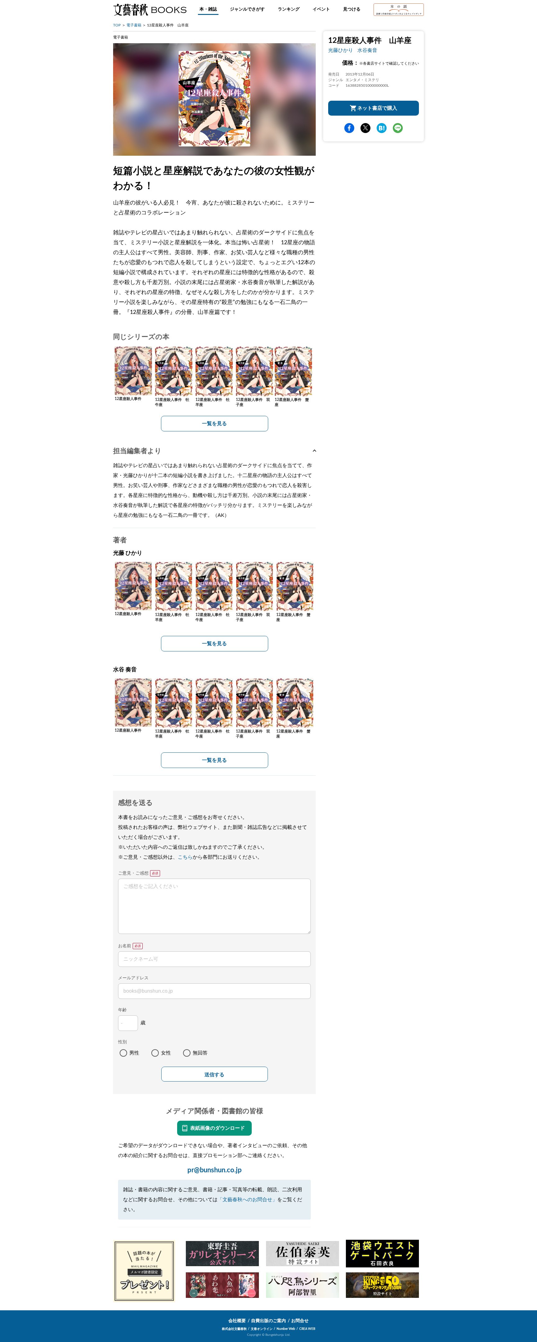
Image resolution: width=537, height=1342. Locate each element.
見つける (351, 9)
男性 (134, 1052)
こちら (185, 857)
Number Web (286, 1329)
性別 (122, 1042)
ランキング (289, 9)
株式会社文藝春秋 (234, 1329)
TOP (117, 25)
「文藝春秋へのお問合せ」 (247, 1199)
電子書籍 (133, 25)
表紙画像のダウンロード (217, 1128)
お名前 (124, 946)
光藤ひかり (340, 50)
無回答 (200, 1052)
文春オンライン (262, 1329)
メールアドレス (133, 978)
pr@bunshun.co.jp (214, 1170)
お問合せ (300, 1321)
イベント (321, 9)
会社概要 (237, 1321)
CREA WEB (307, 1329)
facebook (349, 128)
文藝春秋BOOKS (149, 10)
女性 (166, 1052)
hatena (382, 128)
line (398, 128)
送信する (214, 1074)
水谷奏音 (367, 50)
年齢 (122, 1010)
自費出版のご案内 (268, 1321)
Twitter (365, 128)
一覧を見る (214, 423)
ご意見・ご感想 (133, 873)
